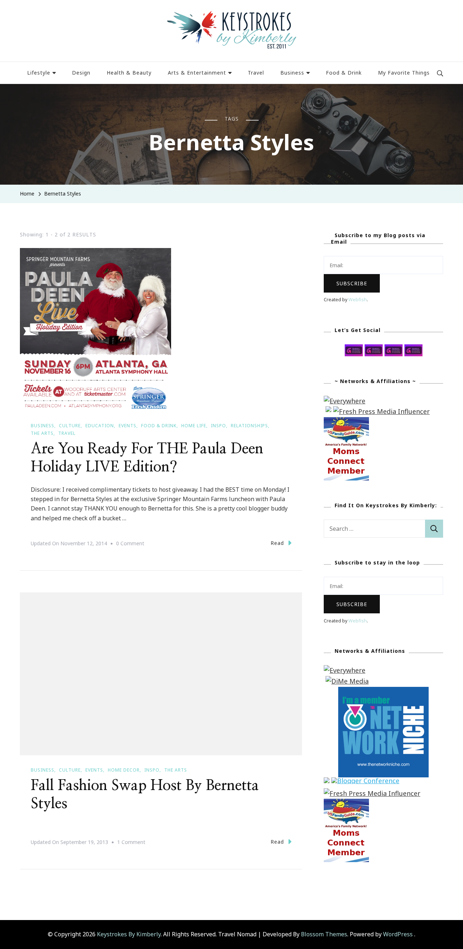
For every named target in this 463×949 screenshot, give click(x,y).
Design (81, 72)
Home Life (193, 426)
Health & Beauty (129, 72)
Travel (256, 72)
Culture (70, 426)
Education (99, 426)
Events (127, 426)
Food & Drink (344, 72)
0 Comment (130, 544)
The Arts (42, 433)
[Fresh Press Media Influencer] (381, 411)
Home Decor (124, 770)
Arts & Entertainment (197, 72)
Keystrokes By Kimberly (129, 934)
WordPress (398, 934)
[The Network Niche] (383, 692)
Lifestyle (38, 72)
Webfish (357, 300)
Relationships (249, 426)
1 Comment (131, 843)
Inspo (218, 426)
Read (277, 542)
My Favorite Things (404, 72)
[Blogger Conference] (365, 782)
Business (292, 72)
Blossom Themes (324, 934)
